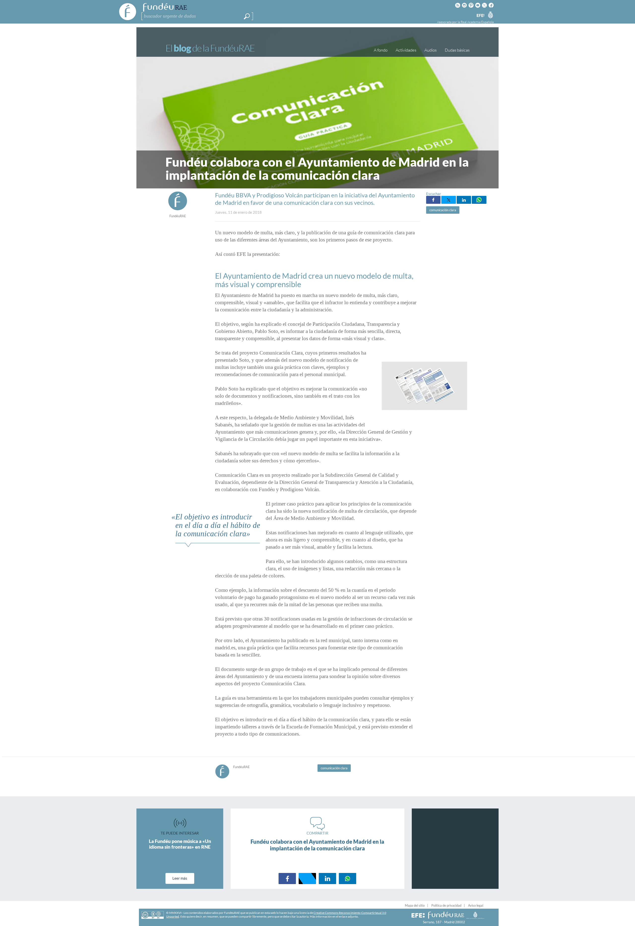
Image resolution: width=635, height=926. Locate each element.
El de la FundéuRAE (210, 48)
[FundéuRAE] (177, 209)
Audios (430, 50)
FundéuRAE (177, 216)
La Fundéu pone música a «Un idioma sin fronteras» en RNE (180, 844)
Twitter (448, 200)
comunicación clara (442, 210)
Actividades (406, 50)
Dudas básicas (457, 50)
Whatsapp (479, 200)
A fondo (380, 50)
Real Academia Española (477, 22)
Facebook (433, 200)
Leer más (179, 878)
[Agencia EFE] (480, 15)
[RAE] (490, 14)
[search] (247, 16)
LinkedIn (464, 200)
